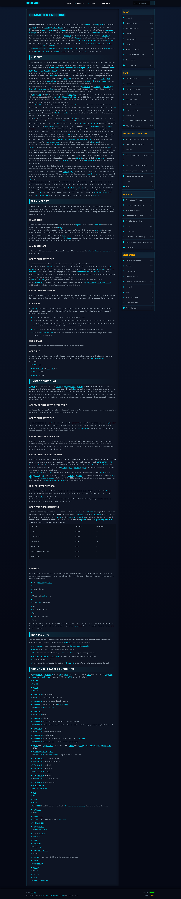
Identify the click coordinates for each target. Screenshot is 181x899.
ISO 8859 (36, 691)
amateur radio (90, 81)
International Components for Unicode (46, 656)
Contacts (106, 3)
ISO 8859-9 (38, 722)
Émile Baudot (71, 94)
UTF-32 (35, 375)
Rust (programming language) (138, 165)
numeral (93, 41)
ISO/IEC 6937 (44, 881)
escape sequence (42, 195)
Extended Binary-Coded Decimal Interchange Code (74, 139)
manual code (105, 78)
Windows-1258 (39, 782)
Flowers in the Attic (138, 49)
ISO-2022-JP (38, 816)
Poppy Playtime (138, 308)
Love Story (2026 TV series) (138, 237)
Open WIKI (33, 3)
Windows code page (83, 272)
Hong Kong (38, 850)
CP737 (45, 745)
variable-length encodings (103, 193)
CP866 (103, 745)
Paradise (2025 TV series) (138, 216)
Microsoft (99, 269)
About (93, 3)
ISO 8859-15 (38, 739)
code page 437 (99, 272)
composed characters (44, 582)
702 (52, 124)
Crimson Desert (138, 271)
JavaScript (138, 150)
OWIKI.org (33, 893)
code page (106, 35)
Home (69, 3)
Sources (80, 3)
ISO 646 (36, 681)
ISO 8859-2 (38, 698)
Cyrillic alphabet (48, 708)
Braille (62, 68)
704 (58, 124)
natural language (50, 27)
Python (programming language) (138, 139)
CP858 (71, 745)
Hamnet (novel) (138, 39)
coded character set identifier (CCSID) (98, 282)
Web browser (37, 646)
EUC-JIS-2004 (39, 826)
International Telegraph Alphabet (65, 97)
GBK (35, 840)
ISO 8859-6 (38, 711)
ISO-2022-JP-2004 (40, 830)
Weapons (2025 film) (138, 89)
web (60, 674)
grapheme (97, 225)
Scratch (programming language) (138, 155)
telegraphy (79, 38)
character (87, 25)
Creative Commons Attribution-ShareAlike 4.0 (53, 895)
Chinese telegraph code (49, 70)
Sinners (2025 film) (138, 78)
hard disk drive (92, 174)
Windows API (69, 663)
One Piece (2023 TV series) (138, 205)
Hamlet (138, 34)
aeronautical (102, 81)
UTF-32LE (47, 465)
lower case (95, 142)
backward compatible (37, 475)
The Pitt (138, 226)
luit (34, 653)
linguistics (78, 225)
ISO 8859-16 (38, 742)
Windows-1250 (39, 755)
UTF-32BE (39, 473)
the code (39, 193)
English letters (95, 126)
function (50, 423)
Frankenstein (138, 44)
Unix (32, 280)
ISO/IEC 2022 (103, 465)
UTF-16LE (37, 465)
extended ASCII (101, 158)
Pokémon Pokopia (138, 276)
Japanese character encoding (75, 806)
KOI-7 (46, 789)
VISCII (35, 803)
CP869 (109, 745)
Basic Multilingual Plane (77, 517)
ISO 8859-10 (38, 725)
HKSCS (45, 850)
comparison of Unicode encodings (55, 481)
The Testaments (138, 65)
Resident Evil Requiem (138, 260)
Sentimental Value (138, 110)
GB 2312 (37, 837)
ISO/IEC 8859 (97, 43)
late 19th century (76, 105)
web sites (107, 49)
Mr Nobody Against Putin (138, 94)
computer (96, 33)
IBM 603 (73, 118)
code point (67, 35)
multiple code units (46, 333)
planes (80, 514)
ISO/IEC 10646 (61, 386)
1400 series (94, 124)
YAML (138, 186)
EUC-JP (36, 813)
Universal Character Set (74, 386)
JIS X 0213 (36, 820)
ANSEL (35, 881)
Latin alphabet (68, 171)
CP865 (98, 745)
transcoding (68, 642)
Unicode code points (75, 475)
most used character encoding (42, 674)
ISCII (34, 796)
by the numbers (96, 514)
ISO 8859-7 (38, 715)
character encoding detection (79, 646)
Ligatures (67, 238)
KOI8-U (41, 789)
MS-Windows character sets (42, 751)
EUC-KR (37, 860)
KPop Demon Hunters (138, 105)
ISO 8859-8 (38, 718)
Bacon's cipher (54, 68)
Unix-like (41, 280)
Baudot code (85, 86)
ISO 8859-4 (38, 704)
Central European (53, 755)
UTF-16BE (105, 462)
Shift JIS (37, 809)
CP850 (51, 745)
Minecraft (138, 287)
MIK (34, 792)
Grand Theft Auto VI (138, 297)
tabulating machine (61, 113)
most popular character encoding (43, 49)
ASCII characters (89, 161)
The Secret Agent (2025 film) (138, 121)
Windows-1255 (39, 772)
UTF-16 (52, 46)
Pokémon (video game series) (138, 282)
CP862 (87, 745)
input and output (67, 653)
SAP (104, 269)
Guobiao (42, 833)
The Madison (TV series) (138, 200)
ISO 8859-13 (38, 732)
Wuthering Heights (138, 28)
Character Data (39, 282)
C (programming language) (138, 144)
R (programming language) (138, 176)
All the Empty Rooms (138, 126)
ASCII (90, 43)
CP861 (82, 745)
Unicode (108, 43)
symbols (60, 27)
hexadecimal (89, 512)
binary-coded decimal (82, 121)
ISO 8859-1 (38, 694)
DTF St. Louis (138, 231)
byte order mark (65, 467)
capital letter (111, 423)
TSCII (35, 799)
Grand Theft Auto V (138, 303)
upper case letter (83, 41)
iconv (35, 649)
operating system (60, 51)
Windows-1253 (39, 765)
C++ (138, 160)
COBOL (138, 181)
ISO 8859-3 (38, 701)
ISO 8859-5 (38, 708)
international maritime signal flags (77, 68)
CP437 (35, 745)
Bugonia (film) (138, 115)
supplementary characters (103, 520)
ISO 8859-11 (38, 728)
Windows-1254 (39, 769)
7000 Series (83, 124)
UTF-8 (44, 46)
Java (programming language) (138, 171)
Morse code (53, 76)
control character (48, 30)
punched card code (51, 126)
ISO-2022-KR (38, 864)
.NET (48, 660)
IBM (35, 118)
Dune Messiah (138, 60)
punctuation (110, 41)
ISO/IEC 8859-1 (83, 428)
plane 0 (58, 517)
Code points (80, 187)
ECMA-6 (79, 158)
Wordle (138, 266)
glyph (60, 227)
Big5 (40, 847)
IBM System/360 (53, 142)
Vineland (138, 18)
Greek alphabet (107, 251)
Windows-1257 (39, 779)
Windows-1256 (39, 775)
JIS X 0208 (37, 806)
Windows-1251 (39, 758)
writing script (98, 25)
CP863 (92, 745)
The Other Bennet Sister (138, 221)
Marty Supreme (138, 99)
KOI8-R (35, 789)
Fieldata (57, 145)
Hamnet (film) (138, 84)
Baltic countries (62, 704)
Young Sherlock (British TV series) (138, 242)
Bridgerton (138, 247)
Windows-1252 (39, 762)
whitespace (62, 30)
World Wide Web (66, 49)
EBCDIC (40, 368)
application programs (42, 51)
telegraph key (51, 81)
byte (74, 389)
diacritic (97, 230)
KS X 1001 (37, 857)
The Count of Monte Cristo (138, 54)
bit (47, 94)
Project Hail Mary (138, 23)
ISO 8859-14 (38, 735)
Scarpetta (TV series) (138, 210)
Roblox (138, 292)
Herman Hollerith (35, 105)
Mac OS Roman (38, 785)
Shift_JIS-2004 (39, 823)
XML (41, 496)
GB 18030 (50, 368)
